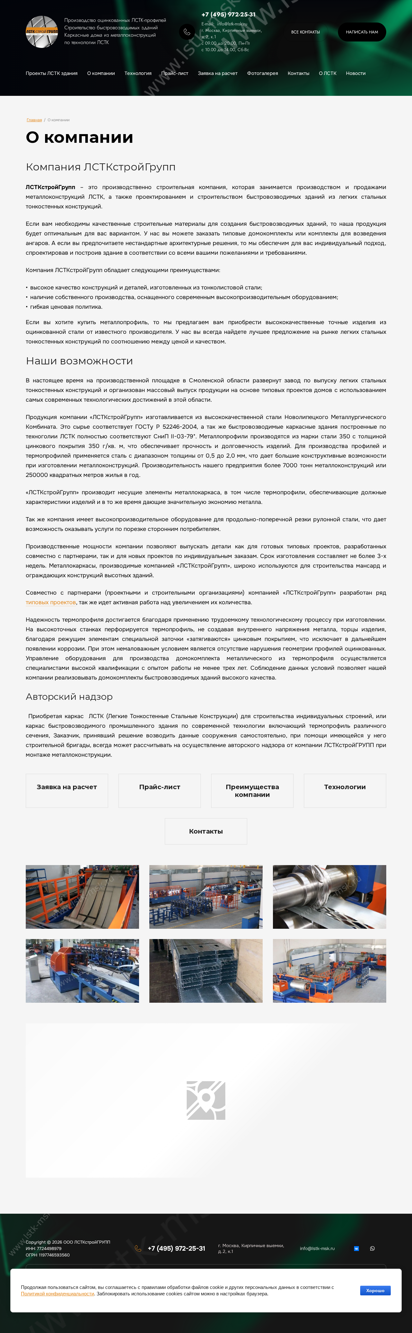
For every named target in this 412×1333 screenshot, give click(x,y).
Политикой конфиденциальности (57, 1293)
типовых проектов (51, 602)
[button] (362, 32)
